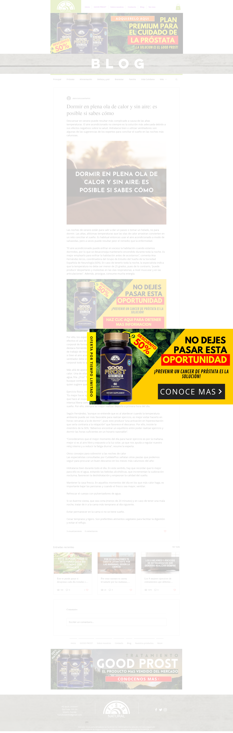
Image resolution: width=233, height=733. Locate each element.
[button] (191, 391)
